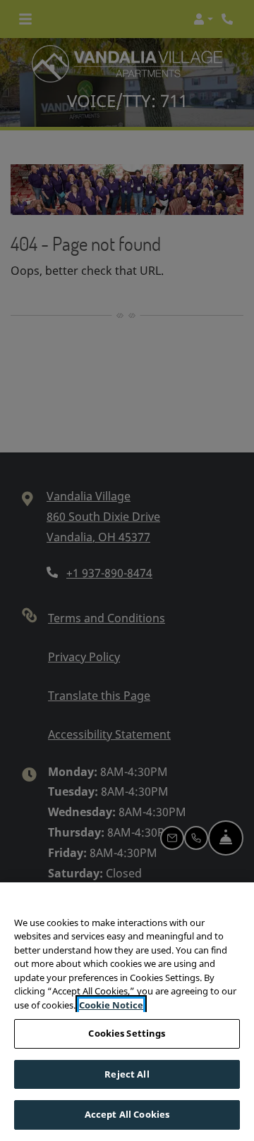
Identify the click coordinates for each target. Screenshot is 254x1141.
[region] (127, 1011)
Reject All (126, 1074)
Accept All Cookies (127, 1114)
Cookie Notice (111, 1005)
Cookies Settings (126, 1033)
